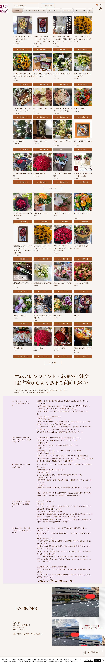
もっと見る (52, 188)
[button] (100, 9)
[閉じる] (103, 660)
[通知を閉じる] (102, 651)
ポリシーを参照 (74, 661)
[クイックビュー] (22, 25)
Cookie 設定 (88, 660)
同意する (97, 660)
